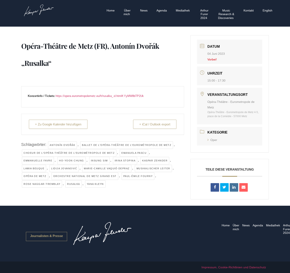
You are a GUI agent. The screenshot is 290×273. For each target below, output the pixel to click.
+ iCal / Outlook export (154, 124)
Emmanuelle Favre (38, 160)
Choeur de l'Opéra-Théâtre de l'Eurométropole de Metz (69, 153)
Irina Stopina (125, 160)
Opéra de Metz (35, 176)
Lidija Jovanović (64, 168)
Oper (213, 140)
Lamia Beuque (34, 168)
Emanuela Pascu (133, 153)
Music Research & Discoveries (226, 14)
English (267, 10)
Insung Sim (99, 160)
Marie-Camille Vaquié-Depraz (107, 168)
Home (111, 10)
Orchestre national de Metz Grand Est (85, 176)
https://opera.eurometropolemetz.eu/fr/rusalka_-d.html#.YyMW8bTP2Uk (100, 96)
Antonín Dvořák (62, 145)
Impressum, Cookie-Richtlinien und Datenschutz (233, 267)
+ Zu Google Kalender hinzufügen (58, 124)
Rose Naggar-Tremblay (42, 184)
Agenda (161, 10)
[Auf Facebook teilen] (215, 187)
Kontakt (249, 10)
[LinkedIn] (234, 187)
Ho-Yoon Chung (71, 160)
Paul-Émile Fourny (138, 176)
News (144, 10)
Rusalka (73, 184)
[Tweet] (224, 187)
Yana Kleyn (95, 184)
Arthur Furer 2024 (204, 14)
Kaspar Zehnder (155, 160)
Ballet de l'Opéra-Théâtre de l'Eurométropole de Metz (126, 145)
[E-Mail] (243, 187)
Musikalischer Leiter (153, 168)
